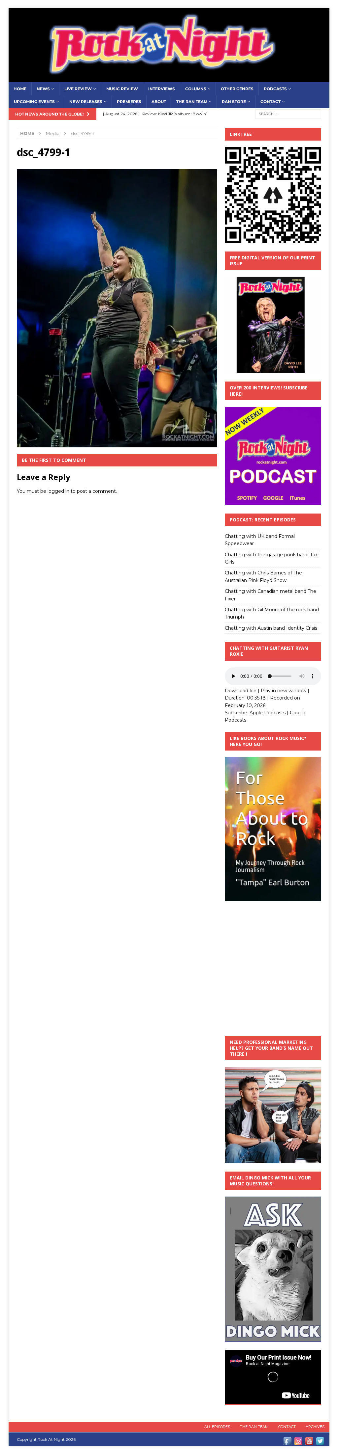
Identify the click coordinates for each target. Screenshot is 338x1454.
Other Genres (237, 88)
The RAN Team (191, 101)
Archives (315, 1426)
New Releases (85, 101)
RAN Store (234, 101)
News (43, 88)
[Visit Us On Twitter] (320, 1443)
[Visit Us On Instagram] (298, 1443)
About (159, 101)
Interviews (161, 88)
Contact (270, 101)
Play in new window (283, 691)
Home (20, 88)
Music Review (122, 88)
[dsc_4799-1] (117, 444)
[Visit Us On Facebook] (287, 1443)
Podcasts (275, 88)
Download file (240, 691)
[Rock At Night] (169, 79)
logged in (58, 491)
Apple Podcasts (268, 713)
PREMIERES (129, 101)
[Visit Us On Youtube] (309, 1443)
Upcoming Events (34, 101)
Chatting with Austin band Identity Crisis (271, 628)
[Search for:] (288, 114)
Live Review (78, 88)
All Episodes (217, 1426)
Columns (195, 88)
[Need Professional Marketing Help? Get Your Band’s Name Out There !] (273, 1159)
